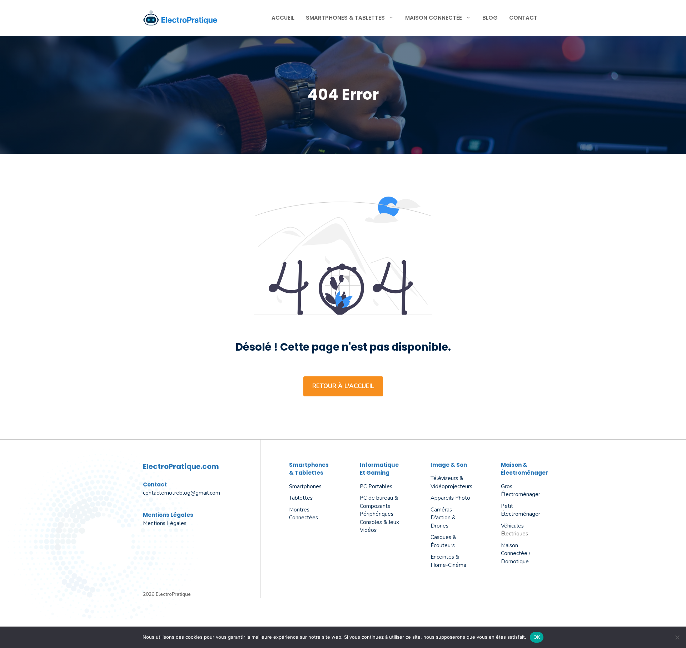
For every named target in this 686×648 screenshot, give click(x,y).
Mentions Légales (165, 523)
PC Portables (376, 486)
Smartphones (305, 486)
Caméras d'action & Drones (443, 517)
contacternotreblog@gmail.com (181, 492)
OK (536, 637)
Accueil (283, 17)
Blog (490, 17)
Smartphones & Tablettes (345, 17)
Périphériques (376, 514)
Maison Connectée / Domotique (515, 553)
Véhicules (512, 525)
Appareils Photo (450, 497)
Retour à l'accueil (343, 386)
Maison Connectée (433, 17)
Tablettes (301, 497)
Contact (523, 17)
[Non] (677, 637)
